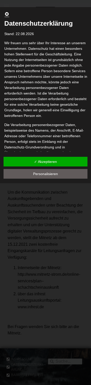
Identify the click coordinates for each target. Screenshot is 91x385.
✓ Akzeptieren (45, 162)
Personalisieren (45, 174)
